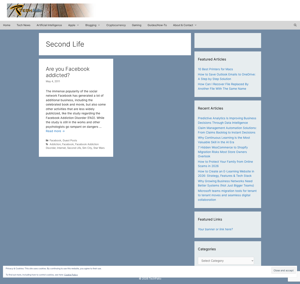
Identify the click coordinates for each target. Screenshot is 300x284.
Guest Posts (70, 140)
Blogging (90, 25)
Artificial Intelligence (49, 25)
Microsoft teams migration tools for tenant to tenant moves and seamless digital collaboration (227, 195)
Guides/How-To (157, 25)
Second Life (74, 147)
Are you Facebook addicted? (68, 72)
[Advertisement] (252, 8)
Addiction (55, 144)
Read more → (55, 131)
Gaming (136, 25)
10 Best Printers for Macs (215, 69)
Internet (61, 147)
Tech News (23, 25)
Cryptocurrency (116, 25)
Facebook (55, 140)
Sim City (87, 147)
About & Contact (183, 25)
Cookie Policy (71, 274)
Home (6, 25)
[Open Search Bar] (295, 25)
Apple (71, 25)
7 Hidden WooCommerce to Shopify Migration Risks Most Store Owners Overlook (223, 152)
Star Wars (99, 147)
